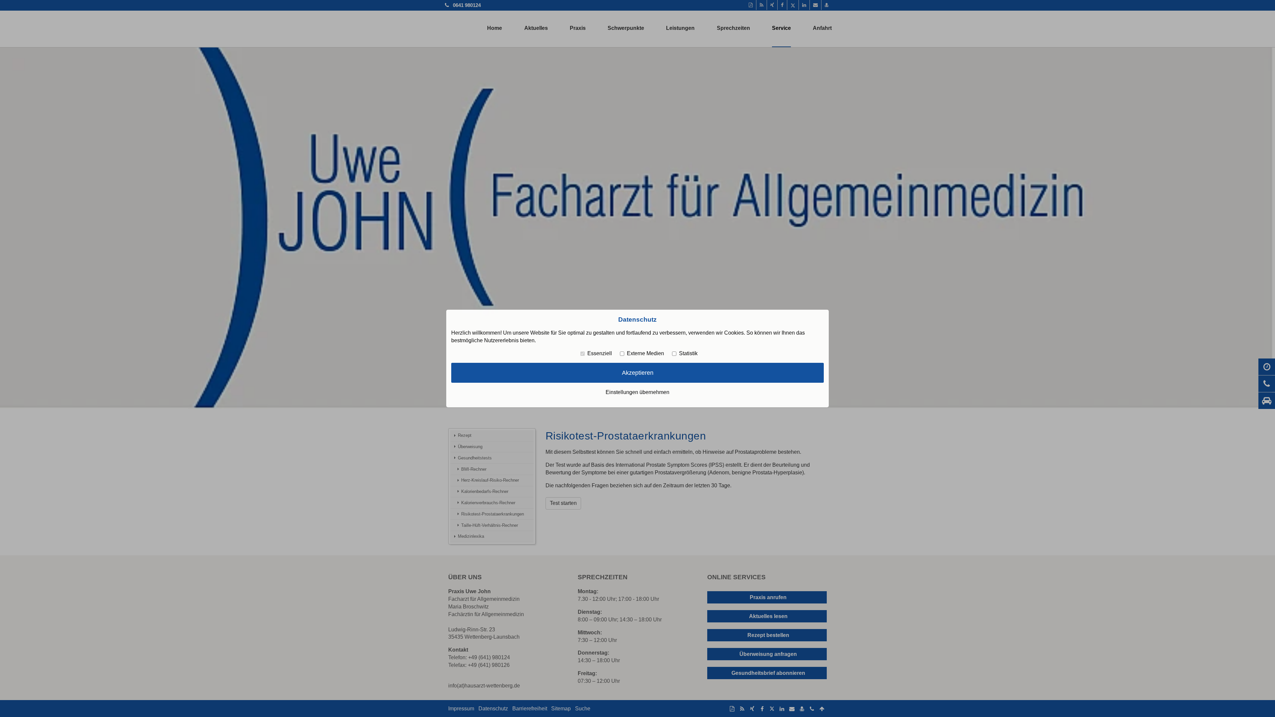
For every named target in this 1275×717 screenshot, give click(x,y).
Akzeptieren (637, 372)
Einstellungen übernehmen (637, 392)
